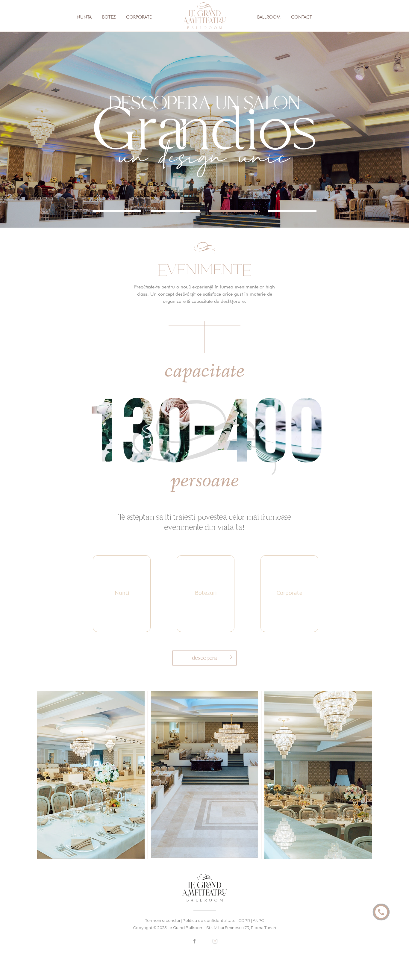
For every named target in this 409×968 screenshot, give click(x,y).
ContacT (301, 17)
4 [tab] (292, 211)
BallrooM (269, 17)
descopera (204, 658)
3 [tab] (233, 211)
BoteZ (109, 17)
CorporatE (139, 17)
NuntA (84, 17)
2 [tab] (175, 211)
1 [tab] (117, 211)
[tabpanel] (204, 130)
